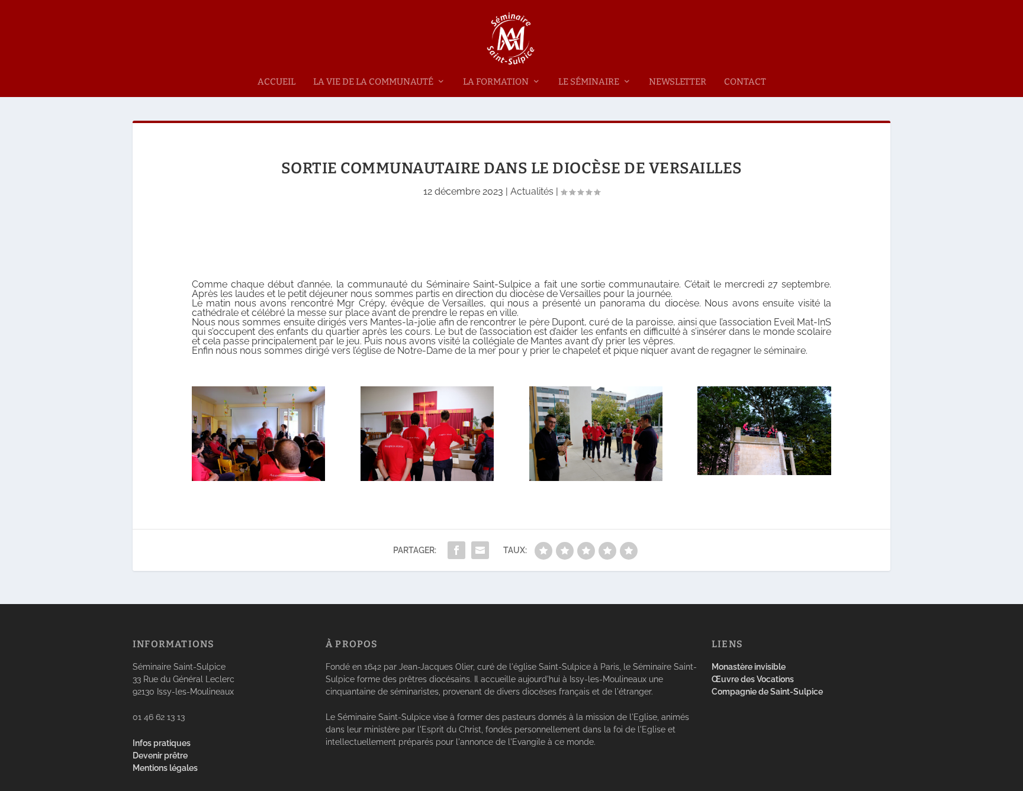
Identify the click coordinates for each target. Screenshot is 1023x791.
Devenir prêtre (160, 755)
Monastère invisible (749, 666)
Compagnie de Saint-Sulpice (767, 691)
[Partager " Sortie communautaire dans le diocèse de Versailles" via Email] (480, 550)
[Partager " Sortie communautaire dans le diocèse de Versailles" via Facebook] (456, 550)
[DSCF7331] (258, 477)
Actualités (532, 191)
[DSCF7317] (427, 477)
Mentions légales (165, 768)
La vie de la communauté (373, 82)
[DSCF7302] (595, 477)
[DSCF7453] (764, 471)
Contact (745, 82)
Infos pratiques (162, 743)
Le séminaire (588, 82)
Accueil (276, 82)
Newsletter (677, 82)
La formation (496, 82)
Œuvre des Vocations (753, 679)
